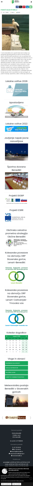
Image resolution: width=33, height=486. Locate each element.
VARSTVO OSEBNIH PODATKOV (15, 377)
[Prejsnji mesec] (6, 336)
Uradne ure (16, 459)
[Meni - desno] (31, 1)
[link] (17, 7)
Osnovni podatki (16, 430)
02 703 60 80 (17, 447)
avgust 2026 (16, 336)
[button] (2, 417)
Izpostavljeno (16, 102)
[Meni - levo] (1, 1)
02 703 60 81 (17, 449)
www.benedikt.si (17, 455)
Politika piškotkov (20, 481)
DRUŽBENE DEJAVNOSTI (13, 363)
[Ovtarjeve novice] (16, 417)
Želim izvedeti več (6, 484)
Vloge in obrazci (16, 358)
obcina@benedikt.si (17, 451)
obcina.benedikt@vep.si (17, 453)
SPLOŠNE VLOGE (10, 372)
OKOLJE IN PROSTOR (12, 368)
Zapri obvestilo (16, 484)
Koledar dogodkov (16, 332)
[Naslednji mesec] (26, 336)
